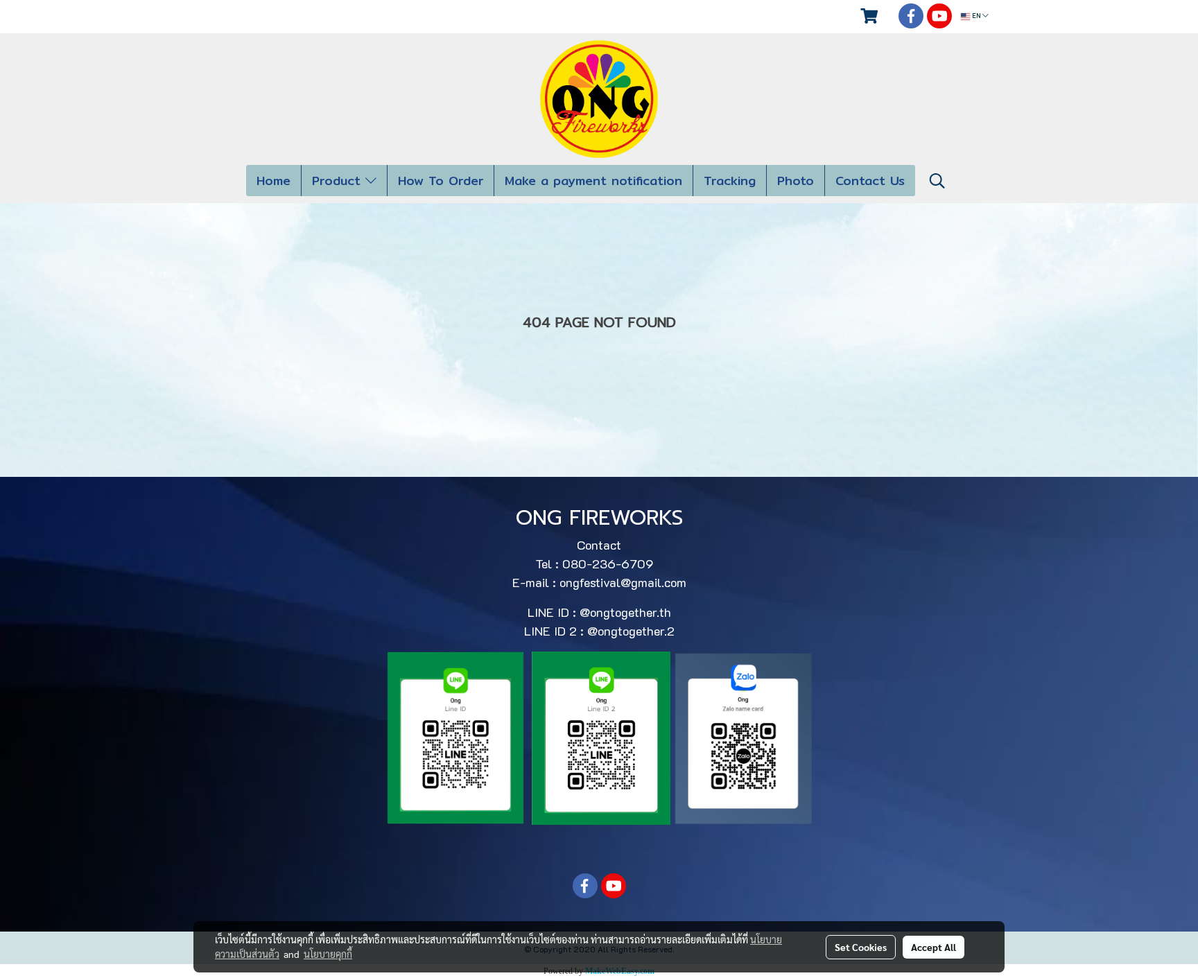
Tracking (730, 181)
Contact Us (870, 181)
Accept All (933, 947)
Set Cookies (861, 947)
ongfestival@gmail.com (622, 582)
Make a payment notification (593, 181)
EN (976, 16)
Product (338, 181)
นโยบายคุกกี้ (328, 954)
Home (273, 181)
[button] (937, 181)
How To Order (440, 181)
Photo (795, 181)
